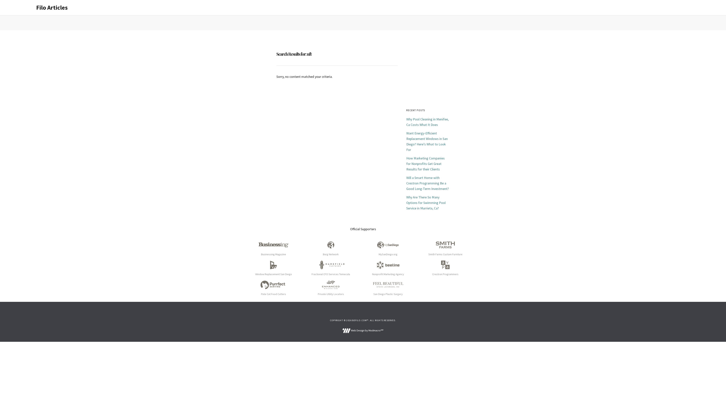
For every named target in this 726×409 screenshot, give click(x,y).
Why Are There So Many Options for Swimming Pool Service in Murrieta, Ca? (426, 202)
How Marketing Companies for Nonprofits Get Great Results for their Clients (425, 163)
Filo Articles (52, 7)
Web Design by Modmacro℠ (366, 330)
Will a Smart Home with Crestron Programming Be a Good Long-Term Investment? (427, 183)
